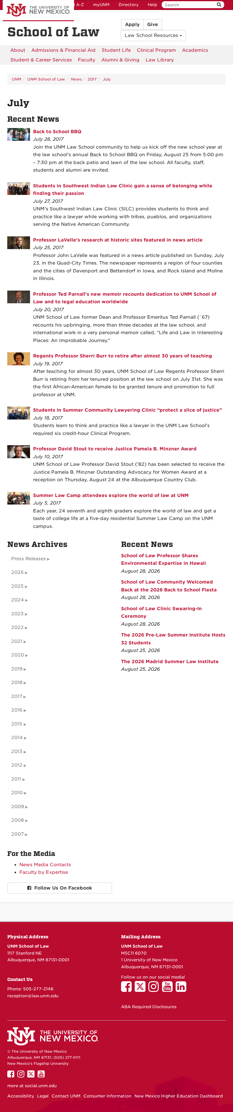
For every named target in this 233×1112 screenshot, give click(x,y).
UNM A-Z (74, 4)
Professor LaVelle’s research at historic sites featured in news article (118, 240)
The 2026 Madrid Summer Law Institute (170, 661)
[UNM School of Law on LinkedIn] (182, 989)
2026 (17, 572)
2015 (16, 724)
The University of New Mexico (38, 10)
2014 (17, 737)
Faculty (86, 60)
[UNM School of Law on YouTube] (169, 989)
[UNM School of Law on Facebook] (128, 989)
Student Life (116, 50)
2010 (17, 792)
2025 (17, 586)
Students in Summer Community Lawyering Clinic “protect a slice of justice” (127, 410)
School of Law (53, 32)
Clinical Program (156, 50)
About (17, 50)
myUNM (101, 4)
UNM (16, 79)
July (107, 79)
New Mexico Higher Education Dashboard (178, 1096)
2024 (17, 600)
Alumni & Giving (120, 60)
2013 (16, 751)
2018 (16, 682)
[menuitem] (17, 50)
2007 (17, 834)
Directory (129, 4)
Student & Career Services (41, 60)
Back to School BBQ (57, 131)
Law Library (160, 60)
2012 (16, 765)
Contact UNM (66, 1096)
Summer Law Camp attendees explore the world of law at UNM (111, 495)
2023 (17, 614)
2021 (16, 641)
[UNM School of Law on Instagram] (155, 989)
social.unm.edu (41, 1085)
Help (152, 4)
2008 (17, 820)
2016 (16, 710)
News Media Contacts (45, 864)
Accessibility (20, 1096)
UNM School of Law (46, 79)
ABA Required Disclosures (149, 1006)
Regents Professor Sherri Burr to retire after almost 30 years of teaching (122, 356)
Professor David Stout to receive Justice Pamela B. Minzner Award (115, 449)
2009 (17, 806)
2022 (17, 627)
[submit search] (219, 4)
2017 (92, 79)
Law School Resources (152, 35)
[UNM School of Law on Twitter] (141, 989)
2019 (16, 669)
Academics (195, 50)
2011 (16, 779)
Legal (43, 1096)
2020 (17, 655)
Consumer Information (107, 1096)
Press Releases (28, 558)
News (76, 79)
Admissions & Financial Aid (63, 50)
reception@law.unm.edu (33, 995)
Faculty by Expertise (43, 872)
